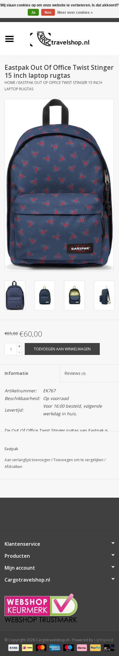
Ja (33, 12)
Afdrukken (13, 466)
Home (10, 82)
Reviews (74, 373)
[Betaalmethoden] (13, 647)
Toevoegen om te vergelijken (78, 459)
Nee (48, 12)
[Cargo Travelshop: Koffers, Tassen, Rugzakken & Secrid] (69, 38)
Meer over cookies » (75, 12)
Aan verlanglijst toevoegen (27, 459)
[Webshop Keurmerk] (59, 608)
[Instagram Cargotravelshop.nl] (65, 516)
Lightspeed (103, 640)
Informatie (16, 373)
